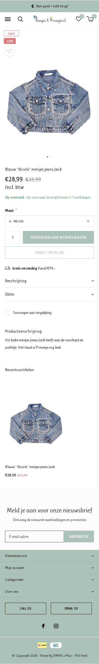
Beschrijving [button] (15, 280)
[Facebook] (43, 626)
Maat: (10, 210)
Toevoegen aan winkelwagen (58, 237)
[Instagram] (56, 626)
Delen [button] (9, 294)
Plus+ (69, 655)
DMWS (58, 655)
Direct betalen (49, 252)
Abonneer (79, 536)
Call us (25, 608)
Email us (71, 608)
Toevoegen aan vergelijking (32, 313)
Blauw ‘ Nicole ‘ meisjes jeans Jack (30, 466)
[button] (7, 19)
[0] (90, 19)
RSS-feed (81, 655)
